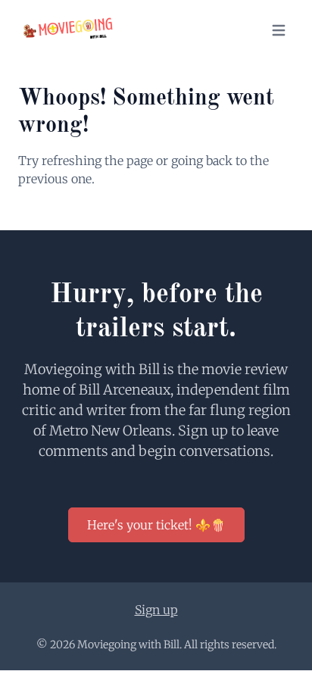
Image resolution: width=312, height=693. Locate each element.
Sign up (156, 609)
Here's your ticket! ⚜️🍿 (156, 524)
